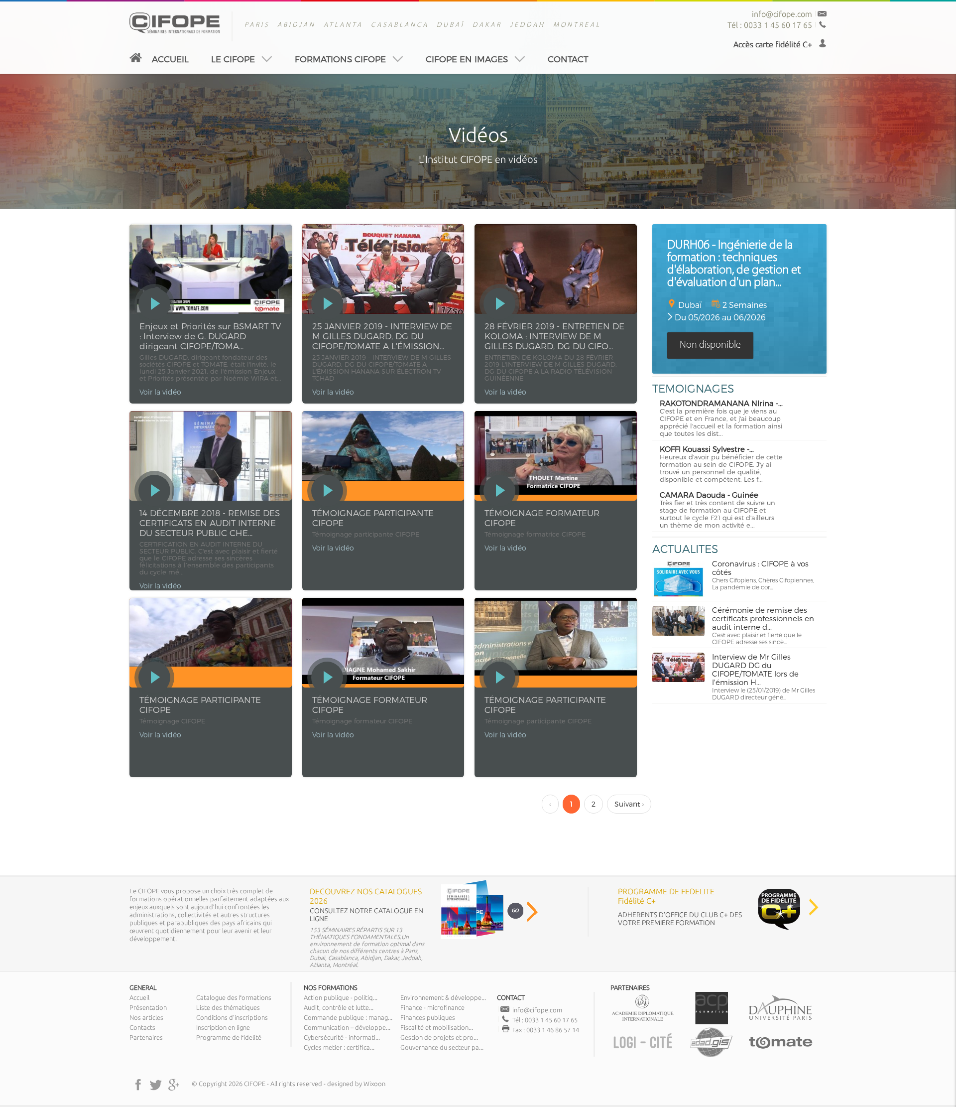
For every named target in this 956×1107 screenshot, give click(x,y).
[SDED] (711, 1056)
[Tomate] (780, 1056)
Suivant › (629, 804)
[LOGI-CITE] (642, 1056)
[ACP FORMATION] (711, 1021)
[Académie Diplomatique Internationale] (642, 1021)
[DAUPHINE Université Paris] (780, 1021)
